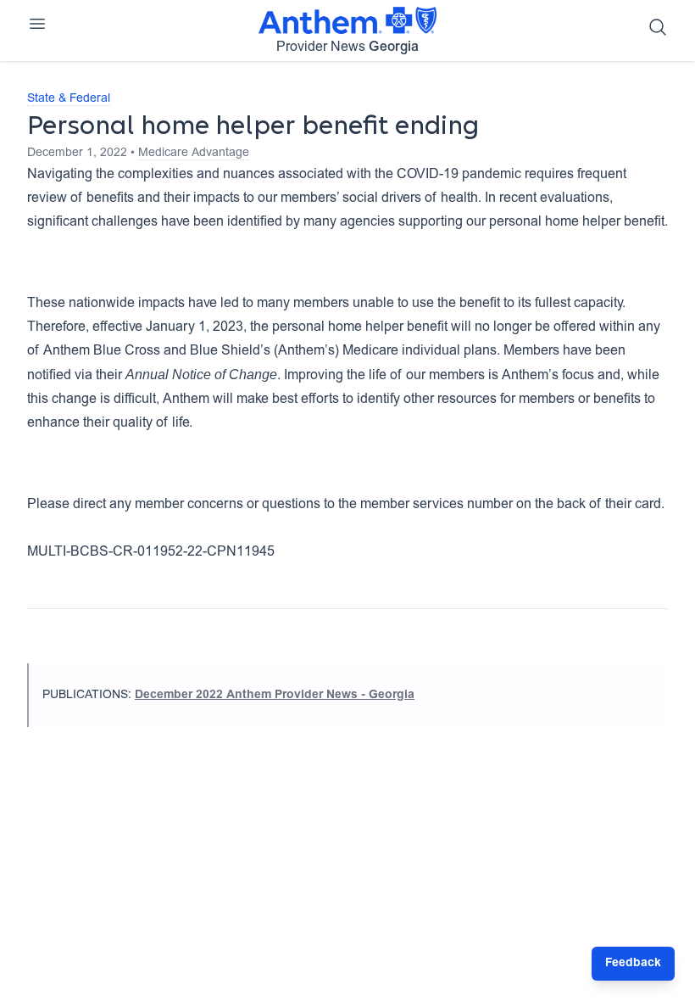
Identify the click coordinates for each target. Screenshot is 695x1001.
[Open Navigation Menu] (37, 24)
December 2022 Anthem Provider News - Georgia (274, 696)
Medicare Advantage (193, 153)
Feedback (633, 964)
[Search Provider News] (658, 27)
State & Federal (68, 99)
